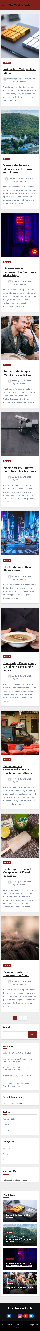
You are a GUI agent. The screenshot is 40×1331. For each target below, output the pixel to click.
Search (7, 1027)
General (7, 262)
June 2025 (7, 1125)
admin (14, 281)
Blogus (32, 1325)
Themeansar (20, 1328)
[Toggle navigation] (3, 5)
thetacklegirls (12, 79)
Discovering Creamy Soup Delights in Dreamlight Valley (19, 667)
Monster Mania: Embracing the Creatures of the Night (19, 272)
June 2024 (7, 1131)
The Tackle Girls (19, 5)
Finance (7, 63)
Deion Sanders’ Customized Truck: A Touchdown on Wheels (17, 770)
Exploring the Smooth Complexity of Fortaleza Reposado (18, 872)
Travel (6, 159)
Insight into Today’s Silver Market (17, 1053)
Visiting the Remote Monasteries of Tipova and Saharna (17, 169)
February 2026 (9, 1119)
